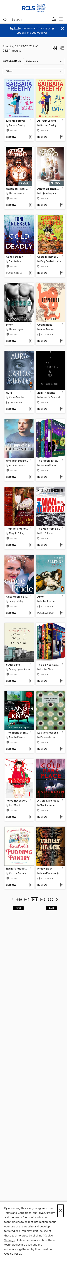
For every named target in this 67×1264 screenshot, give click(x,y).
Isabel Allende (47, 601)
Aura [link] (9, 392)
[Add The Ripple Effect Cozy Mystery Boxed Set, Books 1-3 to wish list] (61, 477)
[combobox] (26, 19)
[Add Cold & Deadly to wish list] (30, 273)
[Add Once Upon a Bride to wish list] (30, 613)
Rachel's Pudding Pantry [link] (17, 868)
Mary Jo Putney (16, 533)
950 (50, 900)
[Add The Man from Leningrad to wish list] (61, 545)
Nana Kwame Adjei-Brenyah (50, 873)
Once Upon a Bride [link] (17, 596)
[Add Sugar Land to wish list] (30, 681)
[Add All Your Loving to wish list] (61, 137)
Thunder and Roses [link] (17, 528)
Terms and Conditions (17, 1213)
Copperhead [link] (44, 324)
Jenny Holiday (16, 601)
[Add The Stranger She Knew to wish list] (30, 749)
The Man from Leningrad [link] (48, 528)
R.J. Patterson (47, 533)
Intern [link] (9, 324)
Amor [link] (40, 596)
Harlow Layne (16, 329)
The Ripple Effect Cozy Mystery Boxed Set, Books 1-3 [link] (48, 460)
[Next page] (57, 900)
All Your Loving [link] (46, 120)
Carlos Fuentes (16, 397)
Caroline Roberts (17, 873)
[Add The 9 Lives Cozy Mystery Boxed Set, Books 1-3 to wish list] (61, 681)
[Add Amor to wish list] (61, 613)
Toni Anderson (16, 261)
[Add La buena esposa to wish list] (61, 749)
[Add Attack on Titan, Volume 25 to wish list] (30, 205)
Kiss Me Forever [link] (15, 120)
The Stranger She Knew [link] (17, 732)
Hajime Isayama (17, 193)
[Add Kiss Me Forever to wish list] (30, 137)
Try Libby (15, 28)
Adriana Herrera (17, 465)
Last (51, 908)
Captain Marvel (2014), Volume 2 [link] (48, 256)
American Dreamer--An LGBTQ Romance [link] (17, 460)
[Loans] (53, 20)
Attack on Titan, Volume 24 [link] (48, 188)
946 (19, 900)
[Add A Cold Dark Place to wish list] (61, 817)
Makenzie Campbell (50, 397)
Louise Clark (46, 669)
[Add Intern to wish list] (30, 341)
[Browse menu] (61, 19)
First (18, 908)
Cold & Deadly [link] (15, 256)
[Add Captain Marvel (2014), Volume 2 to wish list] (61, 273)
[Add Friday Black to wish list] (61, 885)
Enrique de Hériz (48, 737)
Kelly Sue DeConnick (50, 261)
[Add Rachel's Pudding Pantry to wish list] (30, 885)
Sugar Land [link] (13, 664)
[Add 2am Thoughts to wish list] (61, 409)
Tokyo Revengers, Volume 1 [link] (17, 800)
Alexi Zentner (47, 329)
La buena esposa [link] (47, 732)
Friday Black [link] (44, 868)
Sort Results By (12, 61)
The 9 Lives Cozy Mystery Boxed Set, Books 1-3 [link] (48, 664)
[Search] (5, 19)
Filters (9, 71)
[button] (55, 49)
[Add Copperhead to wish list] (61, 341)
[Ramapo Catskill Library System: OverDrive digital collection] (33, 7)
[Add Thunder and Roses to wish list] (30, 545)
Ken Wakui (14, 805)
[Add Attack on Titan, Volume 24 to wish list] (61, 205)
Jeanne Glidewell (49, 465)
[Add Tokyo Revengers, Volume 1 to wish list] (30, 817)
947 (26, 900)
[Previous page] (12, 900)
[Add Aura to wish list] (30, 409)
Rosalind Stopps (17, 737)
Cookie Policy (12, 1253)
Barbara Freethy (17, 125)
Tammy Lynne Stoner (19, 669)
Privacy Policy (46, 1213)
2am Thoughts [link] (46, 392)
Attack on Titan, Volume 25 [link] (17, 188)
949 (43, 900)
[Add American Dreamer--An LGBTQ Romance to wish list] (30, 477)
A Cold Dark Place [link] (48, 800)
